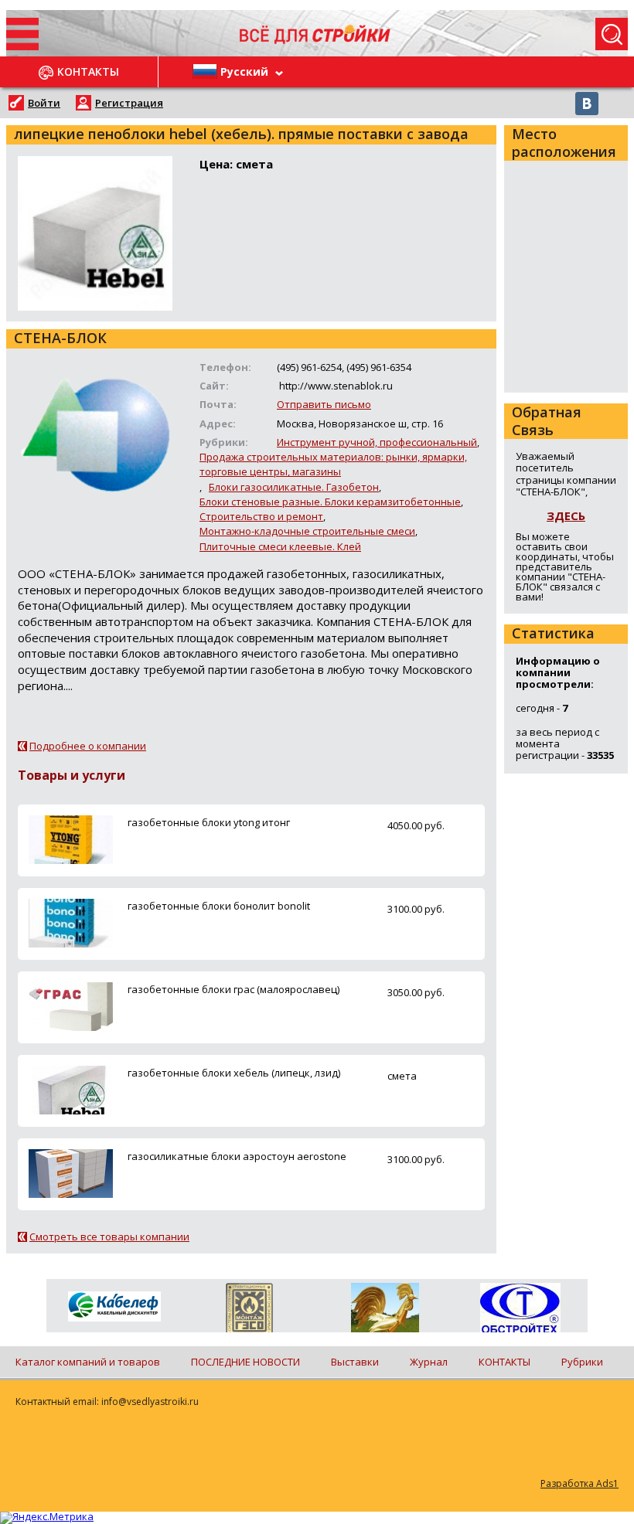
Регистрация (129, 103)
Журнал (429, 1362)
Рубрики (582, 1362)
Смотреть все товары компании (109, 1236)
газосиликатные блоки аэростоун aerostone (237, 1156)
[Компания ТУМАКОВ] (384, 1311)
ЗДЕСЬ (566, 515)
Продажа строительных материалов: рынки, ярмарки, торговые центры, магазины (333, 464)
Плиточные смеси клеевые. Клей (280, 546)
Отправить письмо (324, 404)
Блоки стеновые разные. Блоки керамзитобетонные (330, 502)
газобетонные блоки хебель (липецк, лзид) (234, 1073)
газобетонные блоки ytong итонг (209, 822)
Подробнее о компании (87, 746)
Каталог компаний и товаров (87, 1362)
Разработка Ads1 (579, 1483)
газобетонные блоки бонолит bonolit (219, 906)
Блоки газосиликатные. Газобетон (294, 487)
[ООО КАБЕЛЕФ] (114, 1307)
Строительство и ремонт (261, 516)
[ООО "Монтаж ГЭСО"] (249, 1311)
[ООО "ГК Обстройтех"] (520, 1309)
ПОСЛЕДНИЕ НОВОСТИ (245, 1362)
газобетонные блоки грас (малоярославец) (233, 989)
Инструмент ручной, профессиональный (377, 442)
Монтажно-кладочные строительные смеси (307, 531)
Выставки (355, 1362)
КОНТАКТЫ (504, 1362)
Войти (44, 103)
